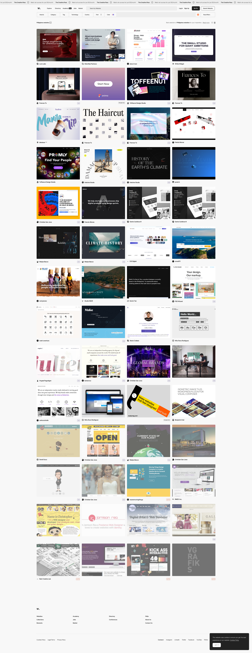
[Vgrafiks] (193, 560)
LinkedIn (177, 640)
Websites (39, 616)
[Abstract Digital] (103, 203)
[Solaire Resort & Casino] (193, 441)
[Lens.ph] (103, 560)
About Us (148, 619)
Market (80, 8)
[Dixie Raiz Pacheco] (103, 45)
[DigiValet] (148, 123)
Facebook (191, 640)
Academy (67, 8)
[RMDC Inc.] (193, 480)
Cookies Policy (41, 640)
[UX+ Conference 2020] (58, 203)
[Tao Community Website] (58, 560)
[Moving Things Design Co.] (148, 480)
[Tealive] (58, 123)
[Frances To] (193, 84)
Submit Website (208, 8)
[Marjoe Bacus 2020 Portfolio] (58, 242)
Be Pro (196, 8)
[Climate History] (148, 163)
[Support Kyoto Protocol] (148, 441)
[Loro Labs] (58, 45)
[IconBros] (58, 322)
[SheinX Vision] (103, 163)
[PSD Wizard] (193, 282)
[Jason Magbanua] (103, 480)
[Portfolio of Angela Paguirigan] (58, 361)
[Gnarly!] (103, 441)
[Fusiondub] (58, 480)
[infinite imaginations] (103, 401)
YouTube (199, 640)
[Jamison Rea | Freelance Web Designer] (103, 520)
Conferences (113, 619)
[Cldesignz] (58, 520)
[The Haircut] (103, 123)
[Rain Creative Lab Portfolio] (148, 560)
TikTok (206, 640)
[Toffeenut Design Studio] (148, 84)
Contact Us (148, 623)
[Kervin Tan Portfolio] (148, 282)
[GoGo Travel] (193, 242)
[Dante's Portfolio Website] (148, 203)
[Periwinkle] (193, 520)
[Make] (103, 322)
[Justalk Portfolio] (193, 163)
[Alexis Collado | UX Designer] (148, 322)
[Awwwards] (39, 8)
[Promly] (58, 163)
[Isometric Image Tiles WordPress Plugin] (193, 401)
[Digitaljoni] (148, 520)
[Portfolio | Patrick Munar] (193, 123)
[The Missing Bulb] (193, 361)
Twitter (184, 640)
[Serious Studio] (103, 361)
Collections (40, 619)
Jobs (75, 8)
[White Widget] (193, 45)
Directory (58, 8)
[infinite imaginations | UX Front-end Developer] (193, 322)
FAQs (147, 616)
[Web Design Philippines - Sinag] (148, 45)
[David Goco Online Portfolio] (58, 441)
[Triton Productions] (148, 361)
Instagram (169, 640)
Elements (39, 623)
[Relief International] (58, 282)
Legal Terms (51, 640)
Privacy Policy (61, 640)
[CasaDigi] (58, 84)
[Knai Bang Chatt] (103, 282)
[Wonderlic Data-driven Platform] (148, 242)
